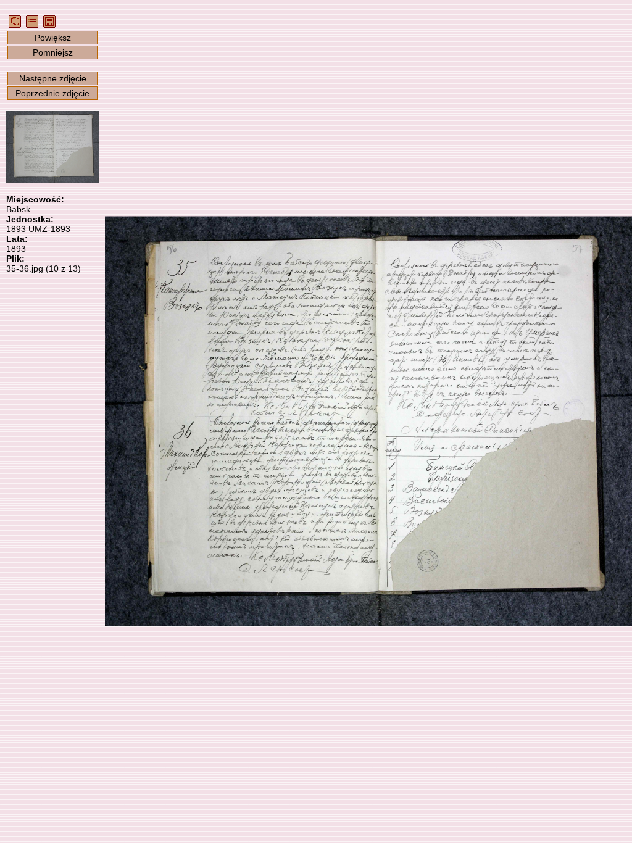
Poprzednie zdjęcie (52, 93)
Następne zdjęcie (52, 78)
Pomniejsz (53, 52)
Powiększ (53, 38)
